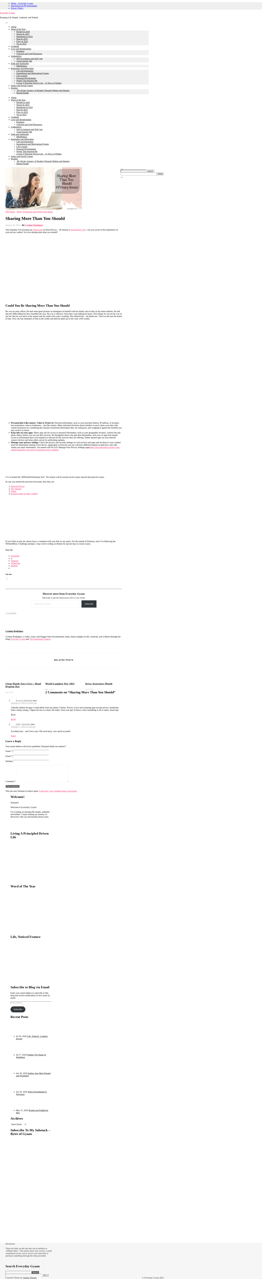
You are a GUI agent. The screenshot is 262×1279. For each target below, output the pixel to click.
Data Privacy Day (78, 230)
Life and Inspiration (24, 71)
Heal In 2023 (22, 39)
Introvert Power (17, 486)
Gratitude (15, 46)
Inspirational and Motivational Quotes (32, 73)
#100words (37, 230)
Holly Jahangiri (23, 724)
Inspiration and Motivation (22, 68)
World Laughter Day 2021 (60, 683)
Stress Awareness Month (98, 683)
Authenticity (16, 56)
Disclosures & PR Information (24, 6)
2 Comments (10, 613)
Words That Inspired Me (26, 81)
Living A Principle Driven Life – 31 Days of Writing (39, 83)
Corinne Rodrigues (34, 225)
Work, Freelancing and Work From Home (35, 212)
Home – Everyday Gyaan (22, 3)
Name (8, 751)
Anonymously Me (24, 61)
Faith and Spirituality (20, 63)
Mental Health (22, 93)
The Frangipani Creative (39, 639)
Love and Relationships (21, 49)
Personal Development (26, 78)
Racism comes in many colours (24, 494)
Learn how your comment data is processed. (58, 791)
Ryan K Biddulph (24, 700)
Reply (13, 719)
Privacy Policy (17, 8)
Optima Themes (30, 1278)
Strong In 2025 (22, 34)
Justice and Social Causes (22, 85)
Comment (10, 781)
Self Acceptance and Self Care (29, 58)
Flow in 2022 (22, 41)
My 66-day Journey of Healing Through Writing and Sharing (42, 90)
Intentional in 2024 (24, 36)
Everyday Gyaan (7, 13)
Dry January (16, 489)
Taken (13, 491)
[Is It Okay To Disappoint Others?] (10, 652)
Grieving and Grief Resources (29, 54)
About (13, 27)
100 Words (10, 212)
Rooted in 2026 (23, 32)
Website (8, 761)
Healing (14, 88)
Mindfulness (21, 66)
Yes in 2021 (21, 44)
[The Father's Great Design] (21, 652)
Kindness (20, 51)
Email (8, 756)
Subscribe (89, 604)
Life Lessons (21, 76)
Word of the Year (18, 29)
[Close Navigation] (122, 177)
